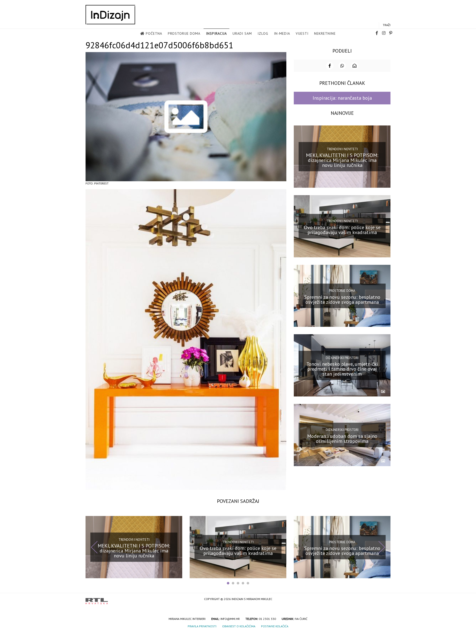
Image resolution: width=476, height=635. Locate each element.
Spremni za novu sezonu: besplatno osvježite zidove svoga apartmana (342, 299)
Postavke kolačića (274, 626)
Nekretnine (325, 33)
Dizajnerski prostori (342, 358)
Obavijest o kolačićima (238, 626)
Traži (386, 25)
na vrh (385, 599)
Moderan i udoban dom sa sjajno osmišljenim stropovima (342, 438)
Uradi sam (242, 33)
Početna (154, 33)
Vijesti (302, 33)
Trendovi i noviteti (342, 149)
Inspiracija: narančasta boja (342, 98)
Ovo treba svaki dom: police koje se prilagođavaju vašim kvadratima (342, 230)
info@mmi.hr (230, 619)
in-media (282, 33)
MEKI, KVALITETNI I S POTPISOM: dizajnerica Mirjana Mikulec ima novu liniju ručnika (342, 160)
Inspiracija (216, 33)
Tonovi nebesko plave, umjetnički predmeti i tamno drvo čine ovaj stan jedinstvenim (342, 369)
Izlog (263, 33)
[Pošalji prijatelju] (354, 65)
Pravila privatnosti (202, 626)
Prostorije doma (184, 33)
